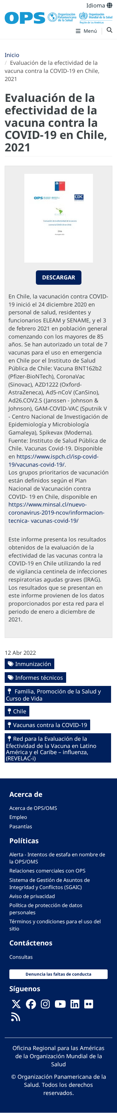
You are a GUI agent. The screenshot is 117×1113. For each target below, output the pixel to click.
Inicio (12, 55)
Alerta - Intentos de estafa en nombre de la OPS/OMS (57, 858)
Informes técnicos (39, 677)
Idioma (96, 5)
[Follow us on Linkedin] (75, 1006)
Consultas (21, 957)
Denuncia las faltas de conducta (58, 974)
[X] (16, 1006)
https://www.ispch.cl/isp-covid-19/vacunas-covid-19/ (53, 460)
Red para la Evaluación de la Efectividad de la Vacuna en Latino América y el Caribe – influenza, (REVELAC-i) (51, 748)
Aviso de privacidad (32, 896)
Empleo (18, 817)
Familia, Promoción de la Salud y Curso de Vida (53, 694)
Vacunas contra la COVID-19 (50, 725)
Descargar (58, 277)
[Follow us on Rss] (15, 1018)
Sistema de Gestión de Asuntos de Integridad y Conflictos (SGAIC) (49, 884)
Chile (19, 711)
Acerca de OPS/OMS (33, 808)
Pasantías (20, 826)
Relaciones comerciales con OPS (47, 870)
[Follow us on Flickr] (88, 1006)
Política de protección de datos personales (45, 909)
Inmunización (33, 664)
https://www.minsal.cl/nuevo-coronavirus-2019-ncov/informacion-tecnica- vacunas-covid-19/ (56, 512)
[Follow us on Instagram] (45, 1006)
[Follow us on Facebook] (31, 1006)
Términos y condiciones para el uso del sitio (55, 925)
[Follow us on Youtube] (60, 1006)
